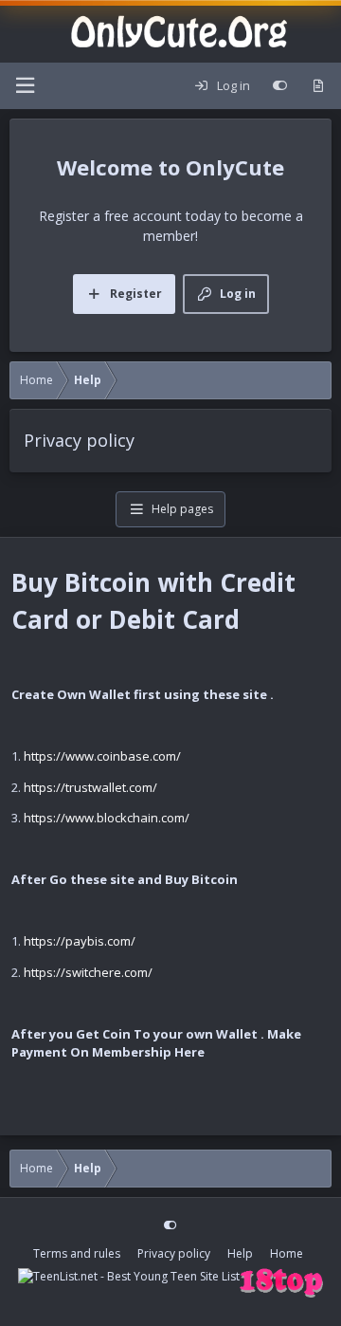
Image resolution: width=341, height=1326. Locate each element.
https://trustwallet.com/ (90, 787)
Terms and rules (76, 1253)
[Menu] (24, 86)
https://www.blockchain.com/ (106, 817)
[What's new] (317, 86)
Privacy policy (173, 1253)
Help (240, 1253)
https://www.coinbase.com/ (102, 755)
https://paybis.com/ (79, 940)
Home (286, 1253)
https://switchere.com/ (88, 972)
